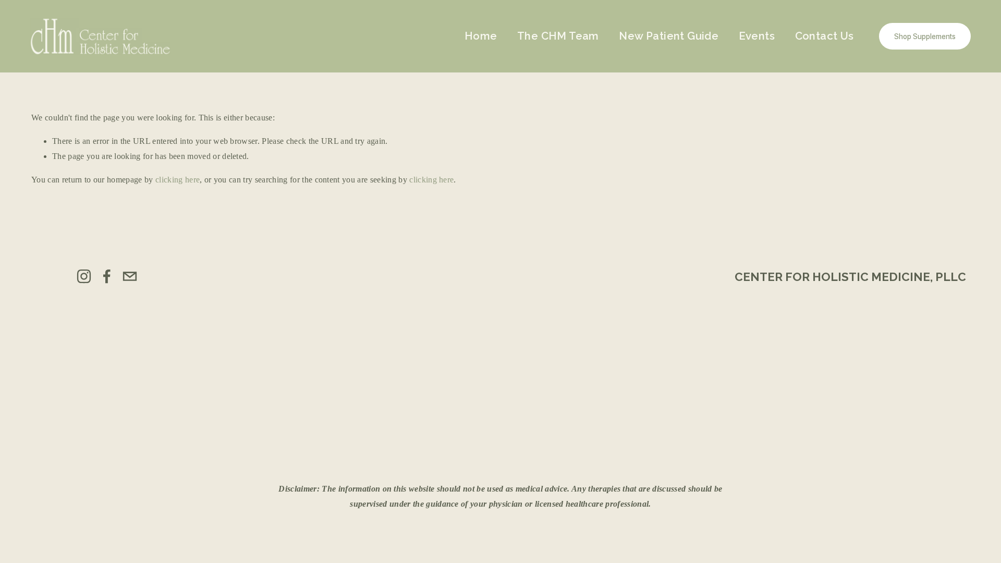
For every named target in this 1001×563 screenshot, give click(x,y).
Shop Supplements (925, 36)
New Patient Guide (668, 36)
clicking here (177, 179)
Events (757, 36)
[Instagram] (84, 276)
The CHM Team (558, 36)
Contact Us (824, 36)
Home (481, 36)
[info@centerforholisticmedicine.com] (130, 276)
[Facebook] (107, 276)
